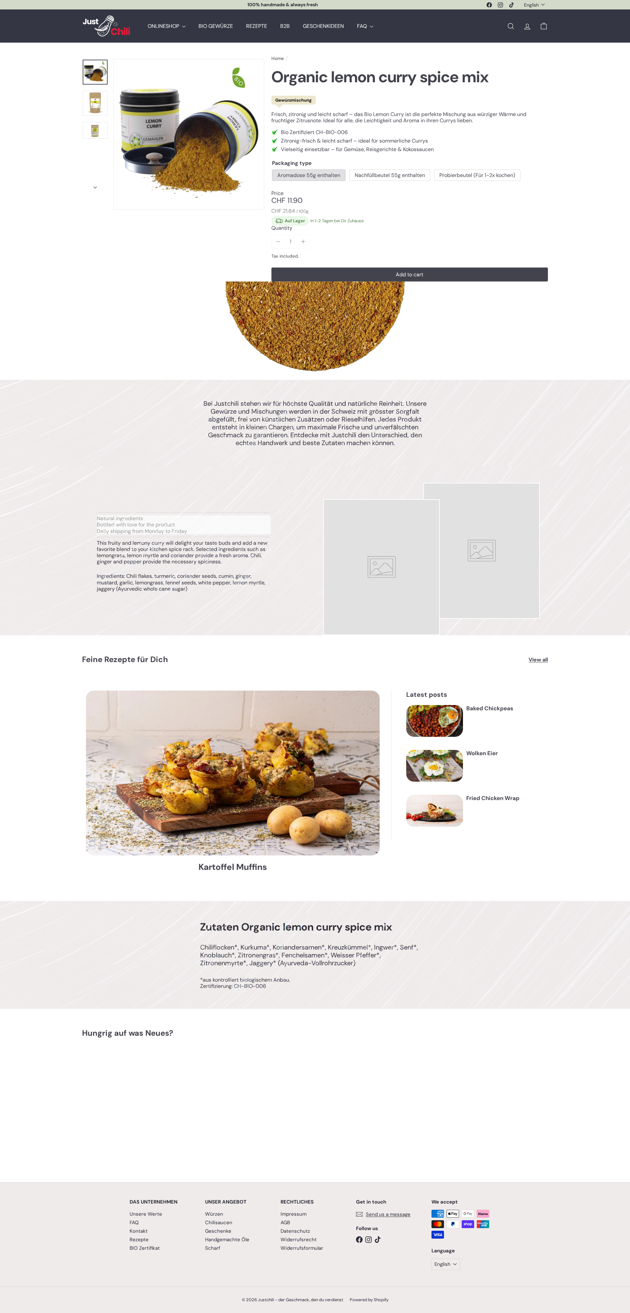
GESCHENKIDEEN (323, 26)
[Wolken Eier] (434, 766)
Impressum (293, 1214)
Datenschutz (295, 1231)
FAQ (362, 26)
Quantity (281, 228)
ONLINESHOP (164, 26)
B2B (285, 26)
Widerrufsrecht (299, 1239)
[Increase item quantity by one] (303, 241)
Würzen (214, 1214)
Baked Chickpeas (489, 708)
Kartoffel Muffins (233, 867)
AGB (285, 1222)
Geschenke (218, 1231)
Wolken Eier (482, 753)
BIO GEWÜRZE (216, 26)
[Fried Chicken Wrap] (434, 811)
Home (277, 58)
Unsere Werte (146, 1214)
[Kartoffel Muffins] (233, 773)
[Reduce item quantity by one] (278, 241)
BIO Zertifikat (145, 1248)
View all (538, 659)
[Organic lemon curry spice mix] (118, 1105)
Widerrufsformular (302, 1248)
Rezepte (139, 1239)
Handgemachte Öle (227, 1239)
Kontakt (139, 1231)
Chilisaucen (218, 1222)
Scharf (212, 1248)
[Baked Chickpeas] (434, 721)
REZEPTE (256, 26)
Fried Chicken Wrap (492, 798)
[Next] (95, 185)
